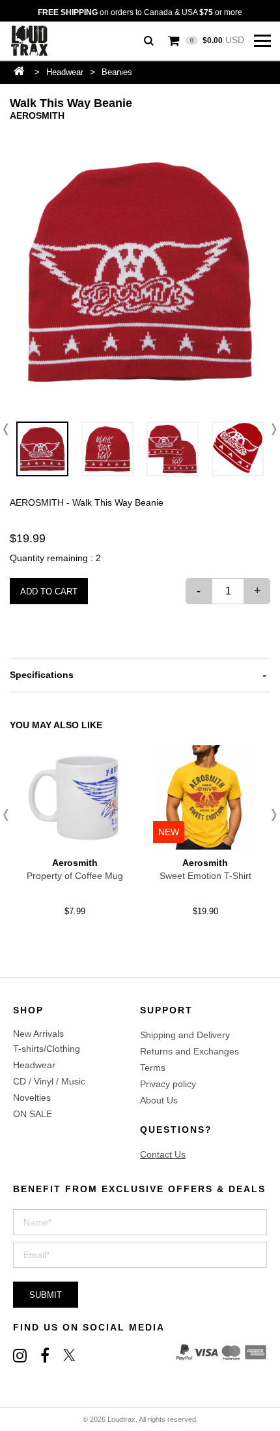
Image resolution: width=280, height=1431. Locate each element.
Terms (152, 1067)
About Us (159, 1100)
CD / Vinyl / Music (49, 1081)
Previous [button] (9, 429)
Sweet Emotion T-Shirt (205, 875)
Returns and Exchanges (189, 1051)
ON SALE (32, 1114)
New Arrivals (38, 1033)
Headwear (64, 72)
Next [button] (270, 429)
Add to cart (48, 591)
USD (217, 40)
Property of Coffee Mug (75, 875)
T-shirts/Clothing (46, 1048)
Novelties (32, 1097)
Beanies (117, 72)
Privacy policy (168, 1084)
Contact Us (163, 1154)
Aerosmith (37, 115)
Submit (45, 1295)
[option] (140, 272)
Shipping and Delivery (185, 1035)
